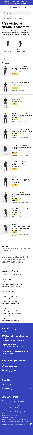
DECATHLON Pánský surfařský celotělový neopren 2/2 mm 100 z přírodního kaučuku (21, 147)
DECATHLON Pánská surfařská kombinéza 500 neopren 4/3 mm (22, 130)
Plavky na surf (6, 294)
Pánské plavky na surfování (10, 301)
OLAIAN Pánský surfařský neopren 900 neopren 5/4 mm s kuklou (21, 163)
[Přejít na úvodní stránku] (14, 8)
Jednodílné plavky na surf (9, 298)
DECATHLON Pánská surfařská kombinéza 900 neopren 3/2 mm (22, 114)
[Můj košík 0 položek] (29, 8)
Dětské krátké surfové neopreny (11, 286)
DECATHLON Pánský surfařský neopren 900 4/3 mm (21, 83)
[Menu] (4, 8)
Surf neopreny (6, 277)
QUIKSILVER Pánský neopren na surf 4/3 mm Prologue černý (21, 227)
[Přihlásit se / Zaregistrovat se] (25, 8)
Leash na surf (6, 315)
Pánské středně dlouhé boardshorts (13, 313)
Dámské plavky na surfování (10, 303)
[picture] (5, 71)
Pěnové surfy (6, 308)
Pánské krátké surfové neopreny (11, 274)
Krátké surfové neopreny (9, 281)
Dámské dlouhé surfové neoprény (8, 50)
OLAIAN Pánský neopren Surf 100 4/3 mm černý (22, 98)
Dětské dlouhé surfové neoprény (20, 50)
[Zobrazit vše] (2, 18)
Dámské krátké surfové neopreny (12, 284)
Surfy (3, 318)
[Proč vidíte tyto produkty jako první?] (2, 63)
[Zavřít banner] (30, 2)
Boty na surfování (7, 279)
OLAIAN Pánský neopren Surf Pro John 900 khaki (22, 209)
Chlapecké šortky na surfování (11, 306)
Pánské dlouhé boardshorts (10, 289)
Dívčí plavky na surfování (9, 311)
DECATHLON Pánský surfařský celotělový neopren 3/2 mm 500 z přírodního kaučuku (21, 68)
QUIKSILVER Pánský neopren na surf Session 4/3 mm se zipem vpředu (21, 194)
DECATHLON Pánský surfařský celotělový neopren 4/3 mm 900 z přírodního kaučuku (22, 180)
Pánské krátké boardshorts (10, 296)
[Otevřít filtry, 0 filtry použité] (4, 59)
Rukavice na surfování (8, 291)
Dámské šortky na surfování (10, 320)
